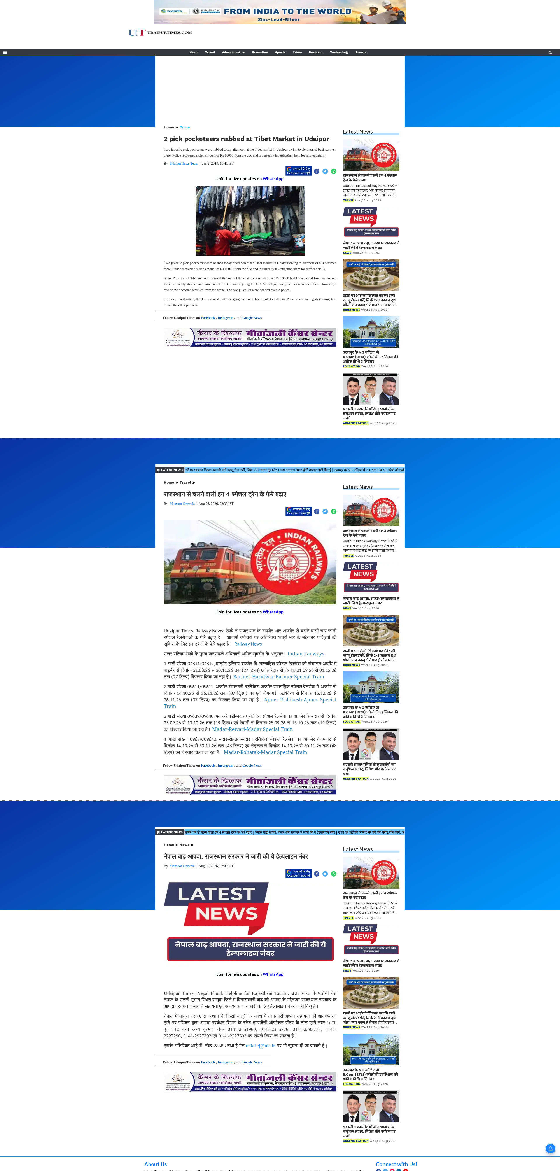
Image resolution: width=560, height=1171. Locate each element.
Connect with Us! (396, 1164)
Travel (210, 52)
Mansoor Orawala (182, 503)
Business (316, 52)
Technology (339, 52)
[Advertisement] (280, 86)
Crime (297, 52)
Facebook (208, 318)
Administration (233, 52)
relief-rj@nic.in (261, 1045)
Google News (252, 318)
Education (260, 52)
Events (360, 52)
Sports (280, 52)
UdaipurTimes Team (184, 163)
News (193, 52)
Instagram (225, 318)
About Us (155, 1164)
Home (169, 127)
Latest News (358, 131)
